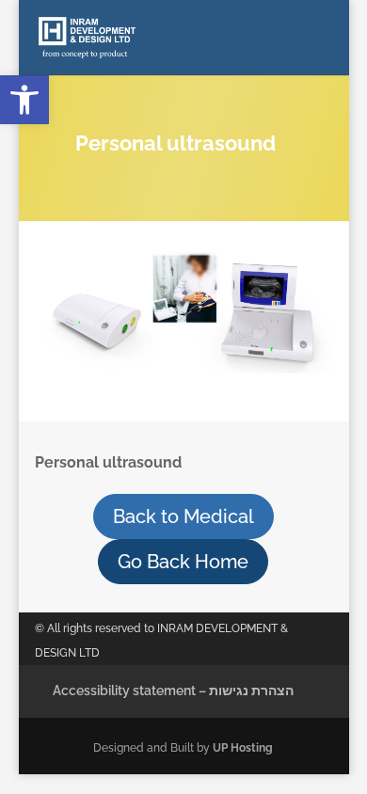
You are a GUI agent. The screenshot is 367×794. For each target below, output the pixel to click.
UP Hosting (243, 747)
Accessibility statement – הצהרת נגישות (173, 690)
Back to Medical (183, 516)
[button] (24, 99)
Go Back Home (183, 561)
